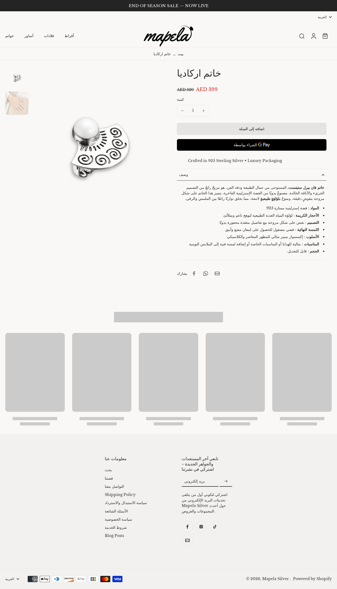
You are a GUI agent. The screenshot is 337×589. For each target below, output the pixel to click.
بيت (181, 54)
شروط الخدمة (116, 527)
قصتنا (109, 478)
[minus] (182, 110)
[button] (251, 129)
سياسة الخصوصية (118, 519)
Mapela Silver (276, 578)
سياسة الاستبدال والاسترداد (126, 502)
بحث (108, 470)
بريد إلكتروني (194, 481)
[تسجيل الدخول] (313, 36)
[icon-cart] (325, 36)
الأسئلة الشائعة (116, 511)
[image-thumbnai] (16, 78)
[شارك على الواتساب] (205, 273)
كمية (180, 99)
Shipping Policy (120, 494)
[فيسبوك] (187, 526)
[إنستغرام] (201, 526)
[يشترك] (226, 481)
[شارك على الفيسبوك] (194, 273)
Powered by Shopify (312, 578)
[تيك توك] (215, 526)
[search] (302, 36)
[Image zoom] (95, 153)
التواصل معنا (114, 486)
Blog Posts (114, 535)
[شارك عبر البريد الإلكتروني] (217, 273)
